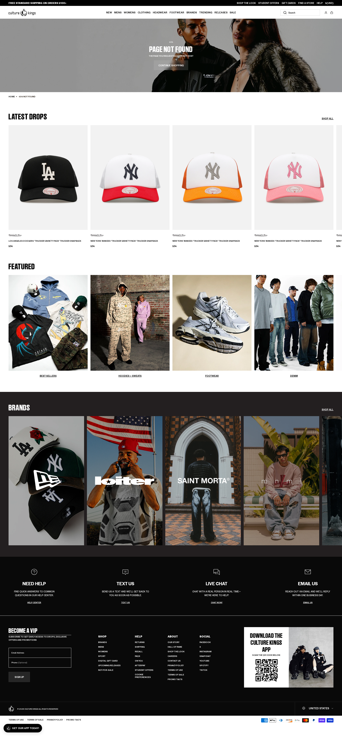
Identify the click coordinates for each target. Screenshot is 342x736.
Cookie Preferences (143, 676)
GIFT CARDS (289, 3)
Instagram (205, 651)
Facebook (205, 642)
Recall (139, 651)
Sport (101, 656)
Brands (191, 12)
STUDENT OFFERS (268, 3)
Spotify (204, 665)
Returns (140, 642)
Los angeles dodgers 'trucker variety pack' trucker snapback (45, 241)
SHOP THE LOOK (246, 3)
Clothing (144, 12)
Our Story (173, 642)
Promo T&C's (175, 679)
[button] (331, 13)
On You (139, 660)
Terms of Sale (176, 674)
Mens (117, 12)
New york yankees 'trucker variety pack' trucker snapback (124, 241)
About (173, 636)
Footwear (177, 12)
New (109, 12)
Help (138, 636)
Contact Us (174, 660)
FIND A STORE (306, 3)
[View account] (326, 13)
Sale (233, 12)
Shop (102, 636)
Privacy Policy (176, 665)
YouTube (204, 660)
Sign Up (19, 677)
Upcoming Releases (109, 665)
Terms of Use (175, 669)
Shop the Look (176, 651)
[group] (46, 480)
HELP (320, 3)
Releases (220, 12)
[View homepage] (22, 12)
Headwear (160, 12)
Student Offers (144, 669)
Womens (129, 12)
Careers (172, 656)
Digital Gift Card (108, 660)
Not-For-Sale (105, 669)
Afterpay (140, 665)
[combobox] (300, 12)
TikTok (203, 669)
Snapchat (205, 656)
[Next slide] (333, 176)
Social (205, 636)
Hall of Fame (175, 646)
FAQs (137, 656)
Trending (205, 12)
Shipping (140, 646)
